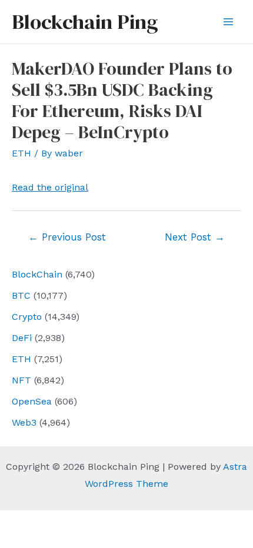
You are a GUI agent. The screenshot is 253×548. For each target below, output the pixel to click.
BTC (21, 295)
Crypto (27, 316)
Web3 (24, 422)
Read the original (50, 187)
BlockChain (37, 274)
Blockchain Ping (85, 22)
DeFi (22, 337)
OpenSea (32, 401)
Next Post (195, 237)
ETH (21, 359)
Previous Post (67, 237)
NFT (21, 380)
